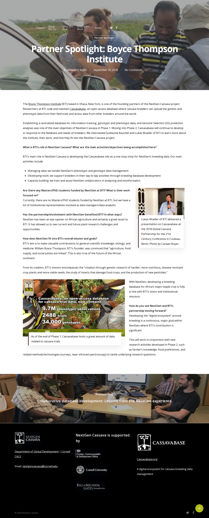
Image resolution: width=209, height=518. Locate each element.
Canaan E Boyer (77, 70)
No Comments (133, 70)
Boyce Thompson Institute (44, 104)
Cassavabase (78, 109)
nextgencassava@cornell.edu (40, 466)
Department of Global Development (37, 451)
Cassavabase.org (147, 459)
